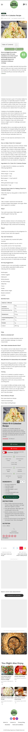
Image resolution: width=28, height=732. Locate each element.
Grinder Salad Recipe (20, 676)
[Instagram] (17, 718)
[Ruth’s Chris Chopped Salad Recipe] (21, 691)
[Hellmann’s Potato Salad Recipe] (7, 691)
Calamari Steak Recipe (7, 400)
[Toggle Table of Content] (15, 45)
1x (18, 481)
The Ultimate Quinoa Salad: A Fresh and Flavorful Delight (6, 678)
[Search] (26, 4)
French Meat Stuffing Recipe (8, 403)
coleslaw (3, 73)
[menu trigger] (2, 4)
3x (24, 481)
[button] (3, 439)
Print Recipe (20, 49)
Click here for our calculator (14, 595)
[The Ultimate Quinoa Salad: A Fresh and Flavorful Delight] (7, 670)
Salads (3, 13)
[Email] (25, 548)
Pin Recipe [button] (14, 448)
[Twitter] (17, 548)
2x (21, 481)
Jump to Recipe (10, 49)
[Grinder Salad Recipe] (21, 670)
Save (22, 548)
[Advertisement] (14, 86)
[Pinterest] (14, 718)
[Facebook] (13, 548)
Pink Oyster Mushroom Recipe (8, 398)
